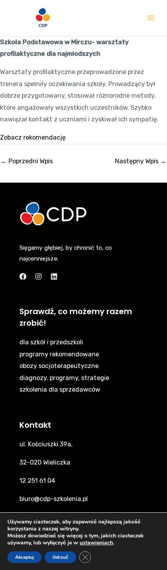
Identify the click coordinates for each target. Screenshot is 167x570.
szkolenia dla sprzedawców (59, 389)
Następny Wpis (140, 161)
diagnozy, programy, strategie (64, 378)
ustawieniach (96, 542)
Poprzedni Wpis (27, 161)
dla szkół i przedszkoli (51, 342)
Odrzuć (60, 557)
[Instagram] (38, 276)
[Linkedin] (53, 276)
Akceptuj (24, 557)
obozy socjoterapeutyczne (59, 366)
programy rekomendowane (59, 354)
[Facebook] (22, 276)
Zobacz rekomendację (33, 137)
